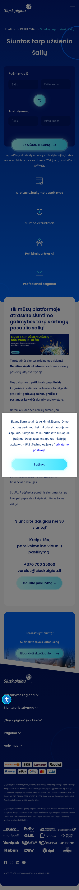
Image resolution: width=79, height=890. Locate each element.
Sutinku (39, 464)
